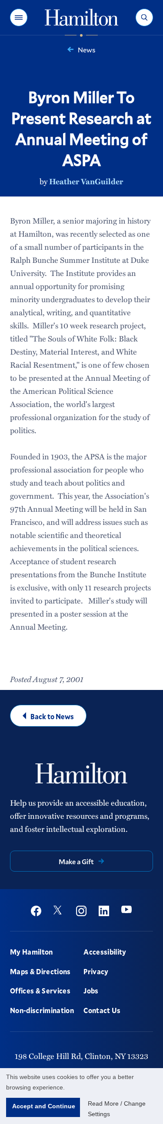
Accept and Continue (43, 1106)
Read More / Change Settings (117, 1108)
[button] (19, 17)
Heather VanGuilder (86, 181)
